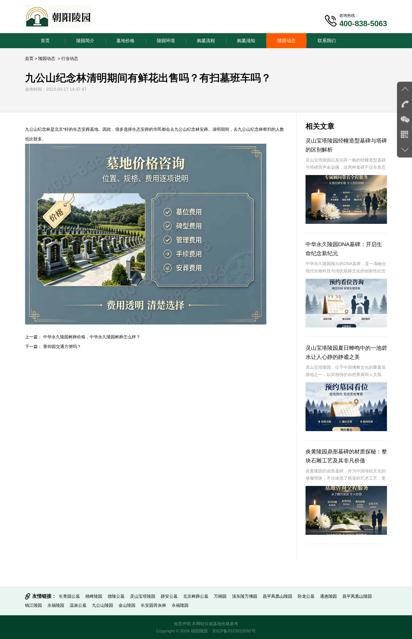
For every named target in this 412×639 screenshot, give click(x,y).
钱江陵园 (33, 605)
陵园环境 (166, 40)
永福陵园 (55, 605)
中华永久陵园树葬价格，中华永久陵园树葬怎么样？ (91, 336)
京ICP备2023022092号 (234, 630)
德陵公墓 (116, 596)
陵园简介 (85, 40)
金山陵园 (127, 605)
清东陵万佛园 (244, 596)
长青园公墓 (69, 596)
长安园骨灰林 (153, 605)
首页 (45, 40)
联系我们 (327, 40)
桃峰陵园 (93, 596)
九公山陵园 (102, 605)
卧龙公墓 (306, 596)
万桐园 (220, 596)
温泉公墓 (78, 605)
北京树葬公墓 (195, 596)
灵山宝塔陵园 (142, 596)
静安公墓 (169, 596)
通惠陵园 (328, 596)
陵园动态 (286, 40)
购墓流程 (206, 40)
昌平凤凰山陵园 (277, 596)
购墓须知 (246, 40)
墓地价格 (125, 40)
